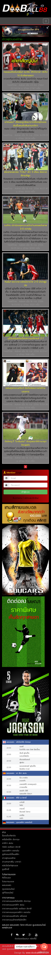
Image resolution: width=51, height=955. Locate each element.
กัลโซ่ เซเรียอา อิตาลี (11, 846)
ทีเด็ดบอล (6, 877)
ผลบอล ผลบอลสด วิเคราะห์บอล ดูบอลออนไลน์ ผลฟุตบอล (24, 926)
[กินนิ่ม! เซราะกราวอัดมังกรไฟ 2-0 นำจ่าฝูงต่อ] (25, 266)
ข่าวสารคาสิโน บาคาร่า (11, 861)
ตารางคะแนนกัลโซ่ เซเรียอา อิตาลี (16, 908)
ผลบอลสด (6, 885)
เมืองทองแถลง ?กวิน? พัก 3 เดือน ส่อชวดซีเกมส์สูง (25, 173)
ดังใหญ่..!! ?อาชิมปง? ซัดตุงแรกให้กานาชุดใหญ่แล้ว (25, 443)
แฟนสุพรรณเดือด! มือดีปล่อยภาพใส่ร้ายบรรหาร (25, 389)
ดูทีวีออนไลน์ (7, 892)
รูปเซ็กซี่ (5, 869)
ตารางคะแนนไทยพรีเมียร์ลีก (14, 919)
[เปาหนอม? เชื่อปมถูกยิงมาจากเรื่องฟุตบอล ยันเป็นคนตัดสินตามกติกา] (25, 106)
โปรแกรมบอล (8, 881)
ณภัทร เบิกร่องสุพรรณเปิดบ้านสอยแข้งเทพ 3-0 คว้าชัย (25, 227)
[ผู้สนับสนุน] (25, 560)
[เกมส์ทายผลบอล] (25, 514)
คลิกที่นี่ (33, 938)
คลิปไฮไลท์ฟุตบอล (10, 865)
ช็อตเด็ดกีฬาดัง (9, 835)
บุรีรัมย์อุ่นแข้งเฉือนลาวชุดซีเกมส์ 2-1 (25, 338)
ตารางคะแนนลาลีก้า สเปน (13, 904)
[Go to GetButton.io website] (44, 952)
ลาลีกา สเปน (7, 843)
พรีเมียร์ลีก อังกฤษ (10, 839)
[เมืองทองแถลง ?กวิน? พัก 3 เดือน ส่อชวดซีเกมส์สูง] (25, 157)
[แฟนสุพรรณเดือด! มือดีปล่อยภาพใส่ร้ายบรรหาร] (25, 373)
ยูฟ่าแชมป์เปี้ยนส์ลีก (10, 854)
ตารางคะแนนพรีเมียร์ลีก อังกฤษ (16, 901)
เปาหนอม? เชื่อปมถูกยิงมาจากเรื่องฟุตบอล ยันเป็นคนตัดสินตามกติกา (25, 123)
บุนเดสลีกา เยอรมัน (10, 850)
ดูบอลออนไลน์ (8, 889)
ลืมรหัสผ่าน (17, 498)
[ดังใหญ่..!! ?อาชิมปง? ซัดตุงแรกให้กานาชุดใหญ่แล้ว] (25, 426)
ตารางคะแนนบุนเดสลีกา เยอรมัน (16, 912)
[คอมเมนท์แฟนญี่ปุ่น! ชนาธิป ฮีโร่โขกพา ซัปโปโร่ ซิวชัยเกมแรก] (25, 56)
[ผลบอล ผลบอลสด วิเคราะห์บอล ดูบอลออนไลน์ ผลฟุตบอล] (24, 8)
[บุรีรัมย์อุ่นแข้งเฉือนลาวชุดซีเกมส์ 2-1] (25, 323)
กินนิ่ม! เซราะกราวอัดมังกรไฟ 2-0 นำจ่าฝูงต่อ (26, 283)
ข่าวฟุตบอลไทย (8, 858)
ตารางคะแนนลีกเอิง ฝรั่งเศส (14, 916)
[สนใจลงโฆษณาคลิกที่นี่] (25, 31)
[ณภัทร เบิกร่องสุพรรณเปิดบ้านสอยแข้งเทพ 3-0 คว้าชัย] (25, 210)
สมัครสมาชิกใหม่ (31, 498)
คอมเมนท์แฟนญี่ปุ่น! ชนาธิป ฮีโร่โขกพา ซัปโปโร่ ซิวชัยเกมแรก (25, 73)
